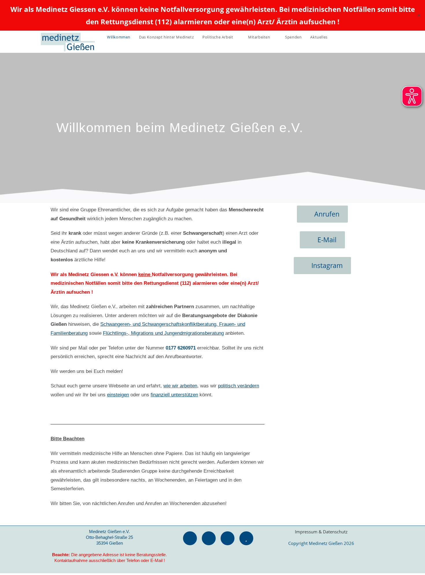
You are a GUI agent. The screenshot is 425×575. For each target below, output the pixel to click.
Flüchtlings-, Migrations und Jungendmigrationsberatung (163, 333)
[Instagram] (227, 538)
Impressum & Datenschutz (321, 532)
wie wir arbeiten (180, 386)
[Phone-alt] (190, 538)
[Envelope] (209, 538)
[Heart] (246, 538)
